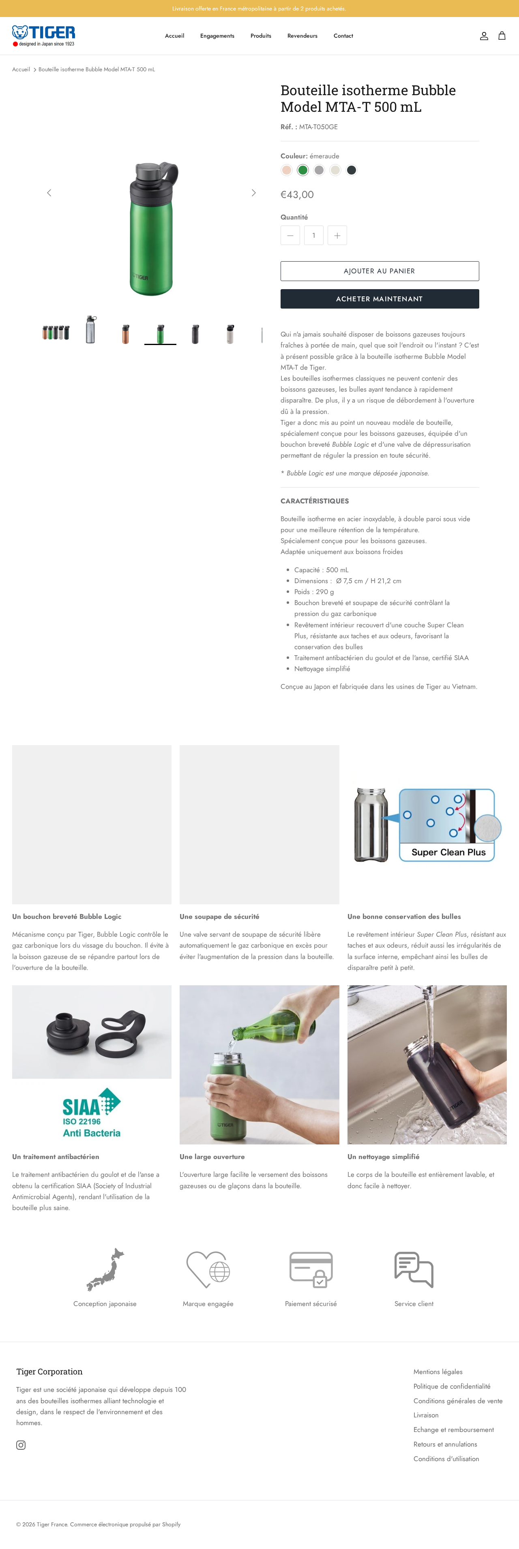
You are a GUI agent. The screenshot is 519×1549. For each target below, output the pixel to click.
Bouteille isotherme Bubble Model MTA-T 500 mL (97, 69)
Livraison (426, 1415)
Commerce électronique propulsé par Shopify (125, 1524)
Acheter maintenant (379, 299)
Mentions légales (438, 1371)
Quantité (294, 217)
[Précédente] (49, 193)
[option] (151, 193)
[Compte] (482, 36)
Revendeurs (302, 36)
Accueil (174, 36)
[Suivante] (254, 193)
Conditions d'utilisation (446, 1459)
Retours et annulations (445, 1444)
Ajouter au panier (379, 271)
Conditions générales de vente (458, 1401)
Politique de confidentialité (452, 1386)
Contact (343, 36)
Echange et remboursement (454, 1429)
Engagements (217, 36)
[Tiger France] (43, 36)
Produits (261, 36)
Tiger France (52, 1524)
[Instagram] (21, 1445)
